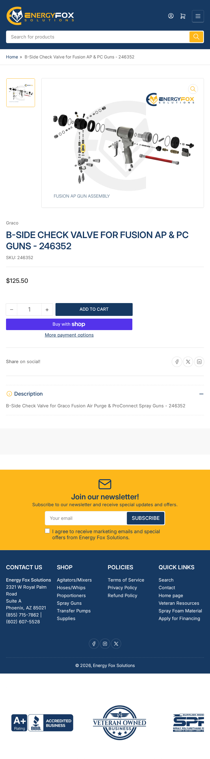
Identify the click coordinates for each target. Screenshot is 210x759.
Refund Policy (122, 595)
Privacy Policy (122, 587)
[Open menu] (198, 16)
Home (12, 57)
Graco (12, 223)
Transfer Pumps (74, 610)
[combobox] (105, 37)
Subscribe (146, 518)
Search (166, 580)
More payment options (69, 335)
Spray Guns (69, 603)
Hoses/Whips (71, 587)
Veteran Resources (179, 603)
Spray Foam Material (180, 610)
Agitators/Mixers (74, 580)
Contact (167, 587)
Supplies (66, 618)
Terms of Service (126, 580)
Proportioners (71, 595)
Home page (171, 595)
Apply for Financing (179, 618)
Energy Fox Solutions (114, 665)
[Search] (196, 37)
